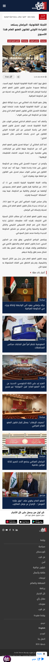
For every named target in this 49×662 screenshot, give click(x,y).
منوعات (42, 604)
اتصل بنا (41, 639)
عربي (43, 623)
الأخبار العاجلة (42, 17)
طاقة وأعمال (39, 573)
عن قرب (41, 557)
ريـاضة (42, 588)
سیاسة (43, 41)
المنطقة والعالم (37, 583)
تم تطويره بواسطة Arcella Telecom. (24, 652)
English (42, 628)
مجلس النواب (34, 41)
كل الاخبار (41, 594)
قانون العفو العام (13, 41)
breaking (24, 41)
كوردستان (40, 552)
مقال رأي (41, 599)
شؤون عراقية (39, 567)
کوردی (42, 633)
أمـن (43, 562)
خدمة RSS (40, 644)
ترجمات (42, 578)
